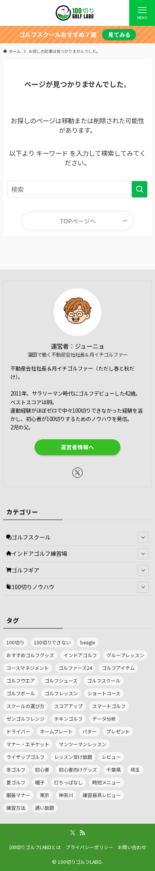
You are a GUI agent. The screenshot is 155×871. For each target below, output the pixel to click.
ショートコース (103, 693)
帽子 (40, 782)
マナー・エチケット (27, 744)
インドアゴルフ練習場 (39, 553)
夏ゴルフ (15, 782)
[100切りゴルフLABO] (77, 13)
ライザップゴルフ (25, 756)
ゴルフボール (20, 693)
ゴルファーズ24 (75, 667)
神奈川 (66, 794)
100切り (15, 642)
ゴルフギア (25, 570)
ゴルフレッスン (61, 693)
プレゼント (118, 731)
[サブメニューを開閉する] (143, 537)
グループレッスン (125, 655)
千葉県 (114, 769)
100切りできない (52, 642)
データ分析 (104, 718)
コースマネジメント (27, 667)
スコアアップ (68, 705)
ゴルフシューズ (61, 680)
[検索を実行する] (139, 189)
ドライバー (18, 731)
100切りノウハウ (33, 587)
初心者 (42, 769)
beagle (87, 642)
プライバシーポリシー (89, 847)
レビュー (111, 756)
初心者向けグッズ (78, 769)
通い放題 (44, 807)
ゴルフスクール (31, 537)
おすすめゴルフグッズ (30, 655)
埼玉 (135, 769)
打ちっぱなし (68, 782)
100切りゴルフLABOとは (35, 847)
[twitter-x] (77, 473)
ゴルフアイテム (118, 667)
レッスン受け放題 (73, 756)
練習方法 (15, 807)
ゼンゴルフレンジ (25, 718)
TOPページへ (78, 221)
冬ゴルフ (15, 769)
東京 (44, 794)
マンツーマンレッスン (83, 744)
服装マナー (18, 794)
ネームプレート (56, 731)
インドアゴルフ (80, 655)
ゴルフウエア (20, 680)
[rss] (82, 832)
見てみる (119, 35)
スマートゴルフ (109, 705)
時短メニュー (106, 782)
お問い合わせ (132, 847)
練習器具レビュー (102, 794)
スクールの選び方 (25, 705)
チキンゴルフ (68, 718)
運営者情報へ (77, 447)
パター (89, 731)
